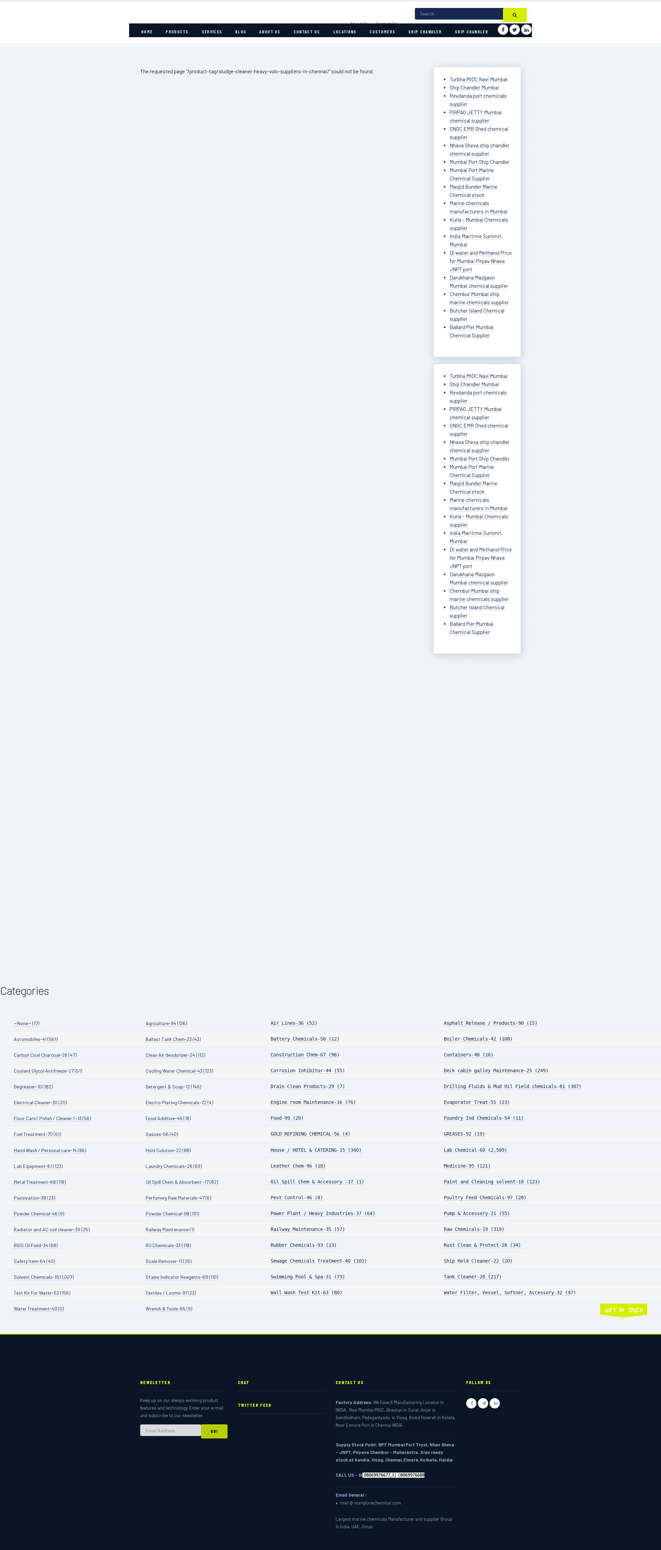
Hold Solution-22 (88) (168, 1150)
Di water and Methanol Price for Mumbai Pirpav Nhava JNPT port (481, 261)
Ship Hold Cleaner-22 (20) (478, 1261)
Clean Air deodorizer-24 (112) (175, 1055)
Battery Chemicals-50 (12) (305, 1039)
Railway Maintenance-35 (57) (308, 1229)
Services (212, 31)
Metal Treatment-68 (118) (40, 1182)
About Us (269, 31)
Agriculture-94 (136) (166, 1023)
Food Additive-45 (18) (168, 1118)
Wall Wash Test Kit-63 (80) (306, 1292)
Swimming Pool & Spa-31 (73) (308, 1276)
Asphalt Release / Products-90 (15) (490, 1023)
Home (147, 31)
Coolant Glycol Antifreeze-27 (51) (48, 1071)
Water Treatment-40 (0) (39, 1308)
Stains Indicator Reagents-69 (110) (182, 1277)
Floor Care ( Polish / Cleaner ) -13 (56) (52, 1118)
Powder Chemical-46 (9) (39, 1213)
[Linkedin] (526, 29)
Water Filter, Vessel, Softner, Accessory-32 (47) (510, 1292)
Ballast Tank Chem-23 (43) (173, 1039)
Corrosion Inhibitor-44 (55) (308, 1070)
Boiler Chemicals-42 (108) (478, 1039)
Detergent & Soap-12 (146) (173, 1086)
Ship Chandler (425, 31)
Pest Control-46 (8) (297, 1197)
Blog (240, 31)
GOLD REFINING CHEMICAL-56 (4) (310, 1134)
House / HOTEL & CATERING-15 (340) (316, 1150)
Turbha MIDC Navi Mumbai (479, 79)
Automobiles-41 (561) (35, 1039)
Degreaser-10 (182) (33, 1086)
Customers (382, 31)
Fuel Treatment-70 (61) (37, 1134)
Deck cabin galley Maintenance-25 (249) (496, 1070)
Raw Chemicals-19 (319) (474, 1229)
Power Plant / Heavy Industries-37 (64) (323, 1213)
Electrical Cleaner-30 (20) (40, 1102)
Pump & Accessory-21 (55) (477, 1213)
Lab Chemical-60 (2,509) (475, 1150)
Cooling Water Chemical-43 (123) (179, 1071)
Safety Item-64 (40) (34, 1261)
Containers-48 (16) (468, 1054)
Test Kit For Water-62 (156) (42, 1293)
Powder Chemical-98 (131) (172, 1213)
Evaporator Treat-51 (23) (477, 1102)
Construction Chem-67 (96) (305, 1054)
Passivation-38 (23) (34, 1198)
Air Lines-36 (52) (294, 1023)
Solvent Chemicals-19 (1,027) (44, 1277)
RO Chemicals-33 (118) (168, 1245)
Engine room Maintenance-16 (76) (313, 1102)
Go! (214, 1431)
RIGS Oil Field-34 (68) (35, 1245)
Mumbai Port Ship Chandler (480, 162)
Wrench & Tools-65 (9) (169, 1308)
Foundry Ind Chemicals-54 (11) (484, 1118)
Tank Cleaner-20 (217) (473, 1276)
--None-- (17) (26, 1023)
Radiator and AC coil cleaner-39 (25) (52, 1229)
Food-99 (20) (287, 1118)
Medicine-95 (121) (467, 1166)
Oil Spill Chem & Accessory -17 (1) (317, 1181)
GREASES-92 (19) (464, 1134)
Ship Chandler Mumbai (474, 87)
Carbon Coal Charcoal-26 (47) (45, 1055)
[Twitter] (515, 29)
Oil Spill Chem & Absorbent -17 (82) (182, 1182)
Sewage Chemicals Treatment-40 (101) (319, 1261)
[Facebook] (503, 29)
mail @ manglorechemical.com (370, 1503)
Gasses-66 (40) (162, 1134)
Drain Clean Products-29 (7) (308, 1086)
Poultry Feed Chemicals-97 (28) (485, 1197)
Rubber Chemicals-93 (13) (304, 1245)
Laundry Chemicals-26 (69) (174, 1166)
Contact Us (307, 31)
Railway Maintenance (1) (170, 1229)
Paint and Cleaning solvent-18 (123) (492, 1181)
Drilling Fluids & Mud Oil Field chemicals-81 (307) (512, 1086)
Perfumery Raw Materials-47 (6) (178, 1198)
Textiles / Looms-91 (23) (171, 1293)
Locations (345, 31)
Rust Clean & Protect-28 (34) (482, 1245)
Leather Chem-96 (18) (298, 1166)
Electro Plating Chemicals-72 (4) (179, 1102)
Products (177, 31)
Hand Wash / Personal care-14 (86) (50, 1150)
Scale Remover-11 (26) (168, 1261)
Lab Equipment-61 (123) (38, 1166)
